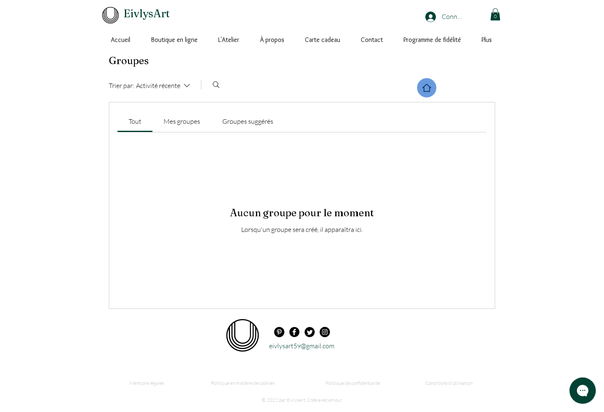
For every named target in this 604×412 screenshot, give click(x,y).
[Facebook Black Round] (294, 332)
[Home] (426, 87)
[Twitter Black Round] (309, 332)
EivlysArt (147, 13)
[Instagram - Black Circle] (325, 332)
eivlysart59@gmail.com (301, 346)
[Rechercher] (216, 85)
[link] (135, 121)
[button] (495, 14)
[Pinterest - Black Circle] (279, 332)
